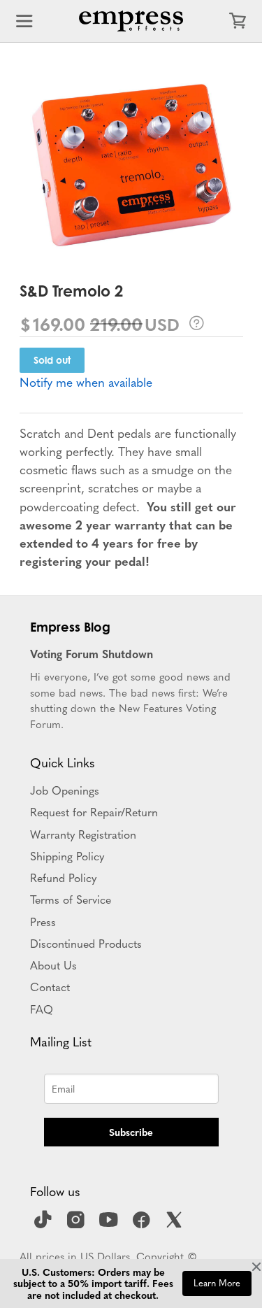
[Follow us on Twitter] (176, 1224)
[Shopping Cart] (237, 20)
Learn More (217, 1283)
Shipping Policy (67, 855)
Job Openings (64, 789)
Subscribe (131, 1132)
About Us (53, 964)
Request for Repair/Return (94, 811)
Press (43, 921)
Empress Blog (70, 626)
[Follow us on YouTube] (110, 1224)
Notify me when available (86, 381)
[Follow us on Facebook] (143, 1224)
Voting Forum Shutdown (91, 653)
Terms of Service (70, 899)
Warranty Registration (83, 833)
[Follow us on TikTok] (44, 1224)
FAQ (41, 1008)
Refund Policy (63, 877)
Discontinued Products (86, 943)
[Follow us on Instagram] (77, 1224)
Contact (50, 986)
